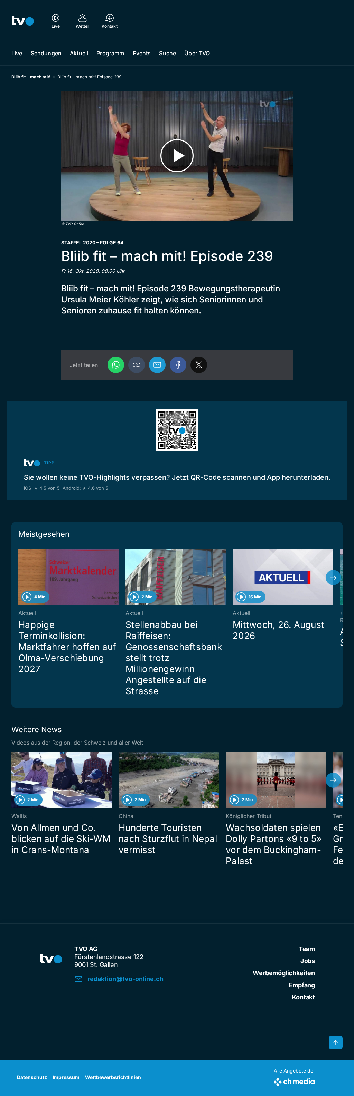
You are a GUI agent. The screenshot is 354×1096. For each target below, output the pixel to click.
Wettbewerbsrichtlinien (113, 1077)
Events (142, 53)
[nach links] (20, 577)
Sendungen (46, 53)
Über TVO (197, 53)
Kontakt (303, 997)
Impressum (66, 1077)
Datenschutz (32, 1077)
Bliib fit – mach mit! (30, 76)
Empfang (302, 985)
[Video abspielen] (177, 156)
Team (307, 948)
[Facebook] (178, 365)
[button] (136, 365)
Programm (110, 53)
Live (16, 53)
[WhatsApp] (116, 365)
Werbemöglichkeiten (284, 973)
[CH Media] (294, 1080)
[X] (198, 365)
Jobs (307, 960)
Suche (167, 53)
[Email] (157, 365)
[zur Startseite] (23, 20)
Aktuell (79, 53)
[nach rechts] (333, 577)
